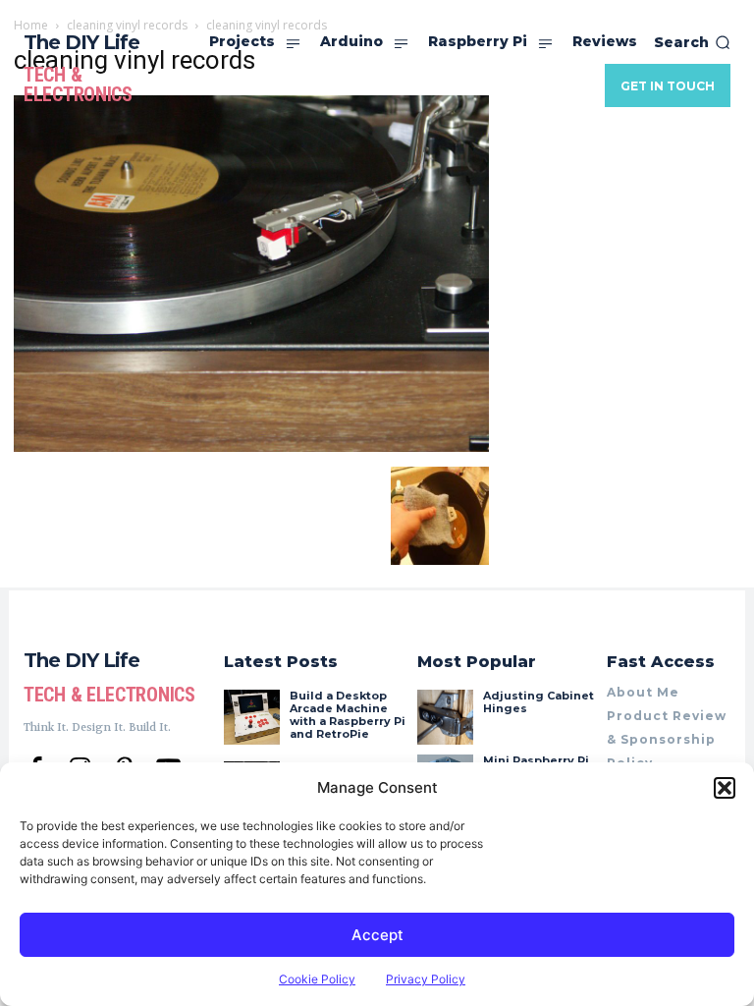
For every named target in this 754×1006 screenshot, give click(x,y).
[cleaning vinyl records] (251, 446)
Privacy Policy (425, 979)
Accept (377, 934)
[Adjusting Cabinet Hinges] (444, 717)
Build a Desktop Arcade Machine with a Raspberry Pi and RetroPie (347, 715)
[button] (724, 788)
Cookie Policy (317, 979)
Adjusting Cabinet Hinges (538, 702)
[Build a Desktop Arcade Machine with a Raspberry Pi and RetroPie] (251, 717)
